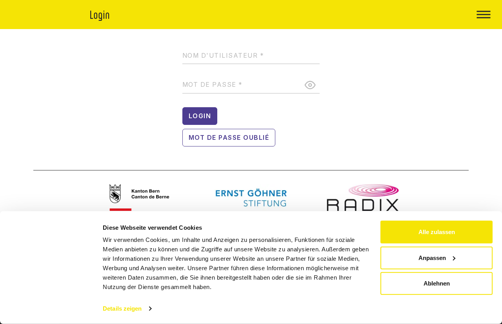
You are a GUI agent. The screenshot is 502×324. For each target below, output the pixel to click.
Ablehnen (437, 283)
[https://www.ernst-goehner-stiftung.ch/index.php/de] (251, 197)
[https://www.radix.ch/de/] (363, 197)
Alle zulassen (436, 232)
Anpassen (432, 257)
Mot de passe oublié (229, 137)
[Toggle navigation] (483, 14)
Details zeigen (122, 308)
